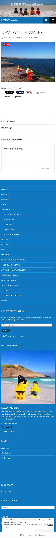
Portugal (5, 194)
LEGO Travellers (10, 20)
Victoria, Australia (9, 275)
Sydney (34, 38)
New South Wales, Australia (13, 260)
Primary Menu (52, 20)
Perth (6, 290)
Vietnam (5, 245)
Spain (3, 204)
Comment (45, 168)
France (4, 189)
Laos (3, 250)
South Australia (8, 280)
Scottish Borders (11, 235)
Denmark (5, 199)
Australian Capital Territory (13, 270)
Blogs (4, 300)
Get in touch (6, 453)
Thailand (5, 240)
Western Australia (9, 285)
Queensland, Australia (11, 265)
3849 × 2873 (22, 38)
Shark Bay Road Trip (12, 295)
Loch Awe (8, 224)
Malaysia (5, 255)
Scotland (5, 209)
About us (5, 448)
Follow (5, 331)
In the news (6, 458)
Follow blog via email (13, 311)
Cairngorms (9, 229)
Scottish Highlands (12, 214)
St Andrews (9, 219)
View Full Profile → (9, 431)
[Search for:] (28, 507)
